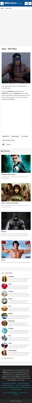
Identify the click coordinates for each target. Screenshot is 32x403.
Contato (16, 394)
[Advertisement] (16, 27)
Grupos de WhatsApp (9, 383)
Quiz (1, 8)
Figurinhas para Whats (23, 385)
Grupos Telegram (23, 383)
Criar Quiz (8, 8)
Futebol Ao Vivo (16, 389)
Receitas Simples (25, 387)
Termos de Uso (23, 392)
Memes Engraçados (8, 385)
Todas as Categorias (7, 358)
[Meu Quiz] (14, 3)
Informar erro (9, 140)
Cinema (12, 99)
